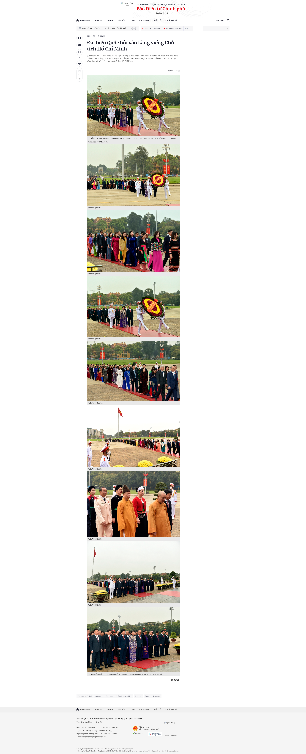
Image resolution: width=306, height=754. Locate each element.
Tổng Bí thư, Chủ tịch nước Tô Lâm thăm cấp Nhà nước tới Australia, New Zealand (105, 28)
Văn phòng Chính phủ (174, 28)
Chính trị (98, 20)
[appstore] (140, 734)
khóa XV (98, 696)
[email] (187, 28)
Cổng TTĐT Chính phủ (152, 28)
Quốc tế (157, 20)
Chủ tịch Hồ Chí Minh (124, 696)
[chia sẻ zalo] (79, 45)
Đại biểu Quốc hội (85, 696)
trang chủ (85, 20)
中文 (166, 13)
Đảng (147, 696)
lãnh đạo (138, 696)
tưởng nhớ (108, 696)
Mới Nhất (220, 20)
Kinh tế (110, 20)
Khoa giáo (144, 20)
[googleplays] (155, 734)
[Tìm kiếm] (228, 20)
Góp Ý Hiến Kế (171, 20)
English (159, 13)
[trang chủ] (135, 728)
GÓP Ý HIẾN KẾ (171, 710)
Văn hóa (121, 20)
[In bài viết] (79, 64)
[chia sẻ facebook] (79, 38)
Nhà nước (156, 696)
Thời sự (101, 36)
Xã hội (132, 20)
